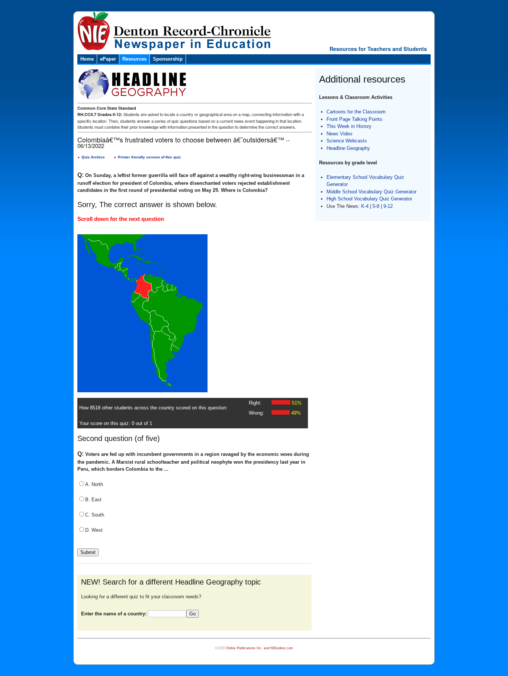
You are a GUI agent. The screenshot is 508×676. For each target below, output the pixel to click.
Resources (134, 59)
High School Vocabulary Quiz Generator (369, 199)
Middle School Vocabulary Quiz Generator (372, 191)
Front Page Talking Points (354, 119)
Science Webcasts (347, 141)
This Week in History (349, 126)
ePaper (108, 59)
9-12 (388, 206)
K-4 (365, 206)
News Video (339, 133)
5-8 (377, 206)
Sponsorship (168, 59)
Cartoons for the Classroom (356, 112)
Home (87, 59)
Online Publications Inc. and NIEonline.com (259, 648)
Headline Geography (348, 148)
